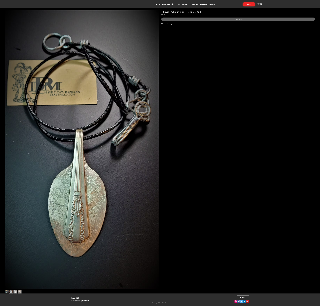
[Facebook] (238, 301)
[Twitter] (241, 301)
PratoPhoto (85, 300)
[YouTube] (247, 301)
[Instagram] (235, 301)
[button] (260, 4)
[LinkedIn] (244, 301)
